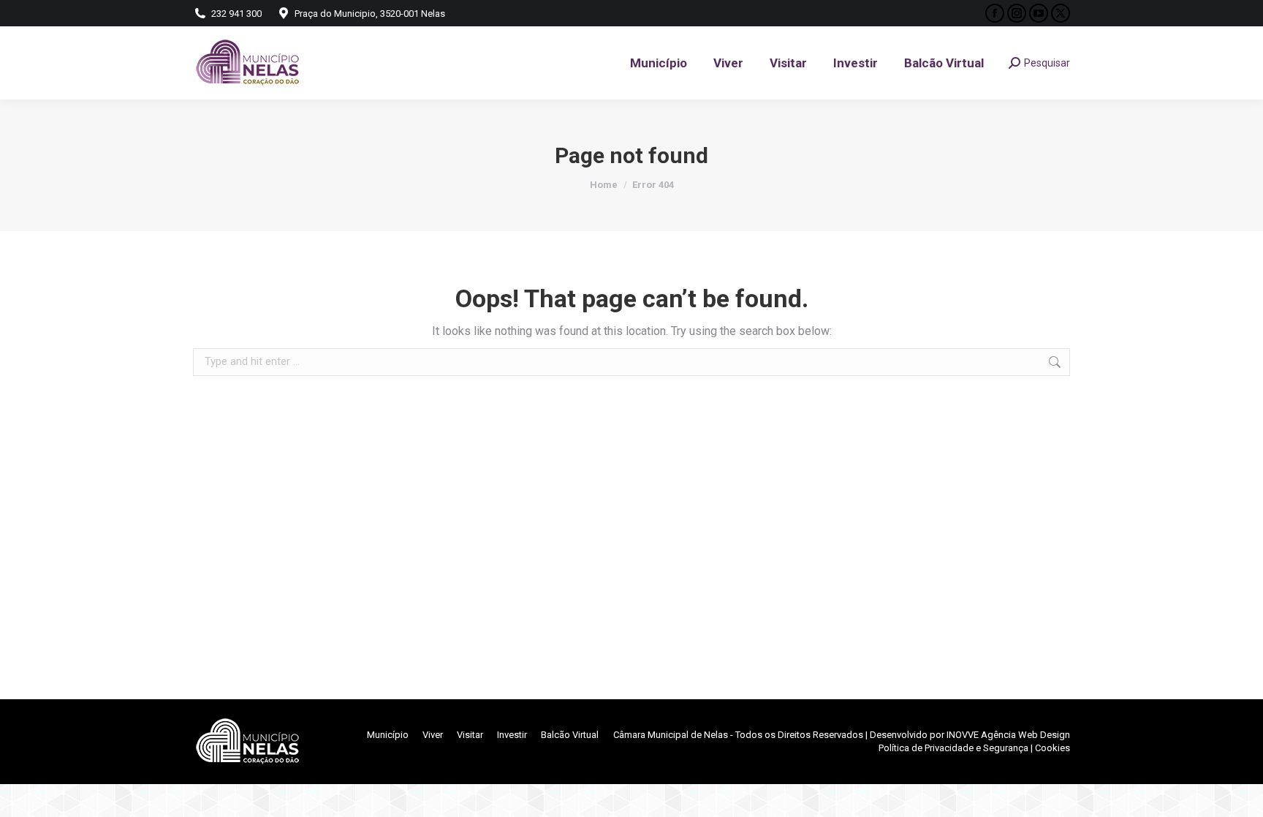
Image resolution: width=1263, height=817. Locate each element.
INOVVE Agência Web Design (1008, 734)
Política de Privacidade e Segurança (953, 747)
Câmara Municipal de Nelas (670, 734)
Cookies (1052, 747)
